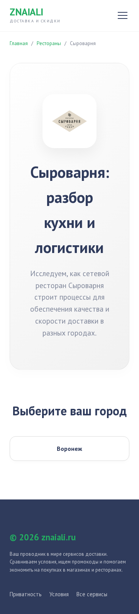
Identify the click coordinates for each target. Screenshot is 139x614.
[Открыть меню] (122, 15)
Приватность (26, 594)
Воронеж (69, 448)
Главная (19, 43)
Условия (59, 594)
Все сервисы (91, 594)
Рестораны (49, 43)
